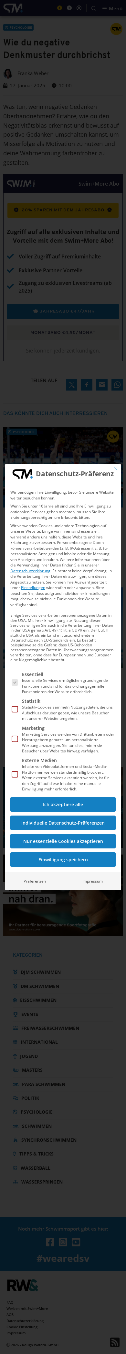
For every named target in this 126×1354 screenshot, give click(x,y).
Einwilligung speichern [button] (63, 859)
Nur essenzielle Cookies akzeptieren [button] (63, 841)
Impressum (92, 881)
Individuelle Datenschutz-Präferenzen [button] (63, 823)
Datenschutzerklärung (30, 571)
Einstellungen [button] (33, 587)
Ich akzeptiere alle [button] (63, 804)
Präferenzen (35, 881)
